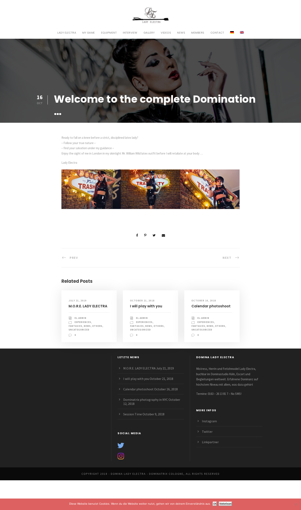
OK (214, 503)
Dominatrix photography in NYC (145, 400)
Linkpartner (210, 442)
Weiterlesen (225, 503)
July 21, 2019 (78, 300)
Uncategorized (79, 329)
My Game (88, 33)
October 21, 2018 (142, 300)
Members (197, 33)
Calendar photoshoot (211, 306)
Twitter (207, 431)
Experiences (83, 322)
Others (97, 326)
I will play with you (146, 306)
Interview (130, 33)
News (181, 33)
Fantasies (75, 326)
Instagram (209, 421)
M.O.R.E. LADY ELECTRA (88, 306)
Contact (217, 33)
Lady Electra (66, 33)
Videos (166, 33)
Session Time (132, 414)
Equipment (109, 33)
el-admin (80, 318)
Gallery (149, 33)
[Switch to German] (232, 35)
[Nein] (296, 504)
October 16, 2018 (203, 300)
